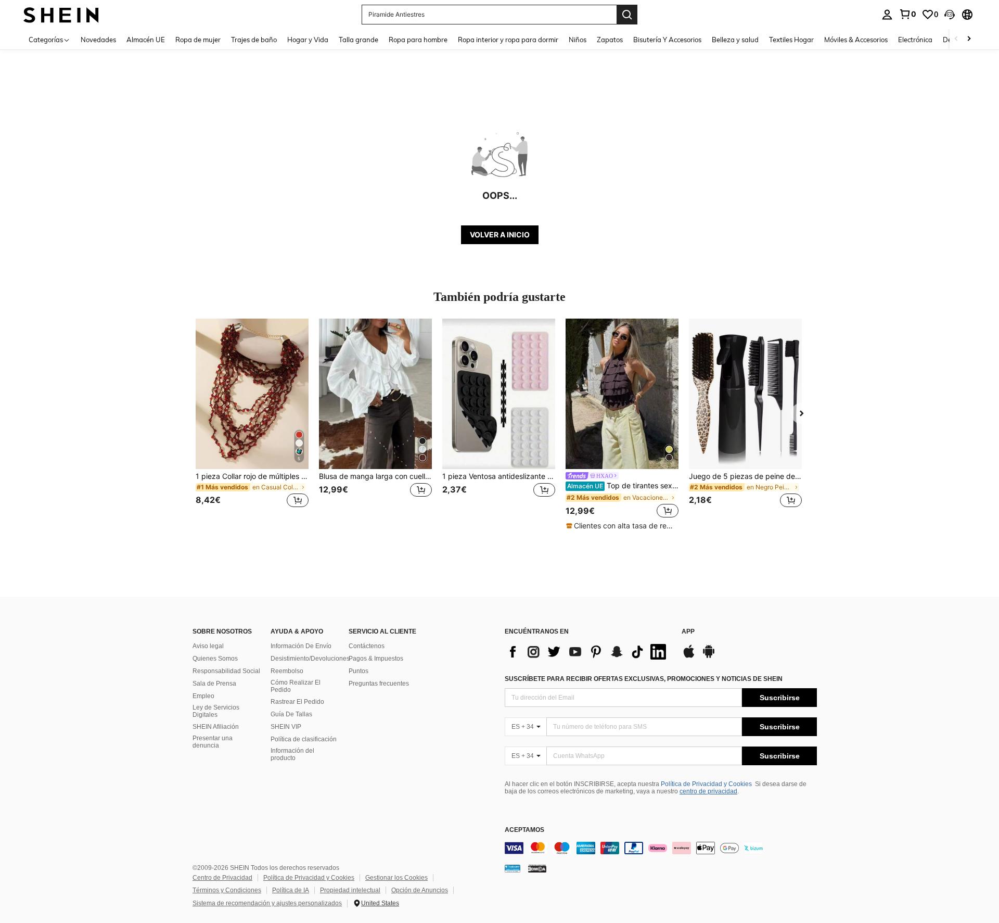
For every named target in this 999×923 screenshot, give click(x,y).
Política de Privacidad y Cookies (706, 784)
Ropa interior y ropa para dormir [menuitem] (508, 39)
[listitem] (252, 419)
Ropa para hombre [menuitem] (418, 39)
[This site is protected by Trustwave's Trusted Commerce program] (512, 867)
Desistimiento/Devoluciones (310, 658)
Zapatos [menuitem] (610, 39)
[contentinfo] (661, 848)
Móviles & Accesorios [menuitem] (856, 39)
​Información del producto (292, 754)
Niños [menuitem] (577, 39)
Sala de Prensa (214, 683)
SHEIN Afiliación (216, 726)
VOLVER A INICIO (500, 234)
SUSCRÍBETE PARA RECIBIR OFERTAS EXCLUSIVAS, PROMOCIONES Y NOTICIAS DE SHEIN (644, 678)
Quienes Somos (215, 658)
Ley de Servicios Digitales (216, 711)
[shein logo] (61, 14)
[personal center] (887, 14)
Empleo (203, 696)
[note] (622, 526)
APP (688, 631)
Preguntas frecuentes (379, 683)
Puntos (358, 671)
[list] (588, 652)
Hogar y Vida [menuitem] (307, 39)
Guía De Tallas (291, 714)
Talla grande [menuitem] (358, 39)
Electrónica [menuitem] (915, 39)
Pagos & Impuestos (376, 658)
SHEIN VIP (286, 726)
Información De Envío (301, 646)
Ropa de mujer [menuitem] (198, 39)
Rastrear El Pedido (297, 701)
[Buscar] (627, 14)
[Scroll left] (956, 39)
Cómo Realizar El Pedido (296, 686)
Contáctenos (367, 646)
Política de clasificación (304, 739)
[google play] (708, 656)
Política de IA (290, 890)
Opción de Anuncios (419, 890)
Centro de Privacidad (222, 877)
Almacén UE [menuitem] (145, 39)
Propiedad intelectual (350, 890)
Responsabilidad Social (226, 671)
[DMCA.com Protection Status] (537, 867)
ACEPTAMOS (524, 830)
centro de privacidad (708, 791)
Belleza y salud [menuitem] (735, 39)
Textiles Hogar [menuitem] (791, 39)
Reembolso (287, 671)
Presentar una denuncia (213, 742)
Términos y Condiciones (227, 890)
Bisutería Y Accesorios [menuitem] (667, 39)
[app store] (689, 656)
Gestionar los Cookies (396, 877)
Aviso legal (208, 646)
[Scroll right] (968, 39)
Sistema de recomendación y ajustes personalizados (267, 903)
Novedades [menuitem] (98, 39)
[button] (949, 14)
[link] (907, 14)
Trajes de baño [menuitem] (254, 39)
